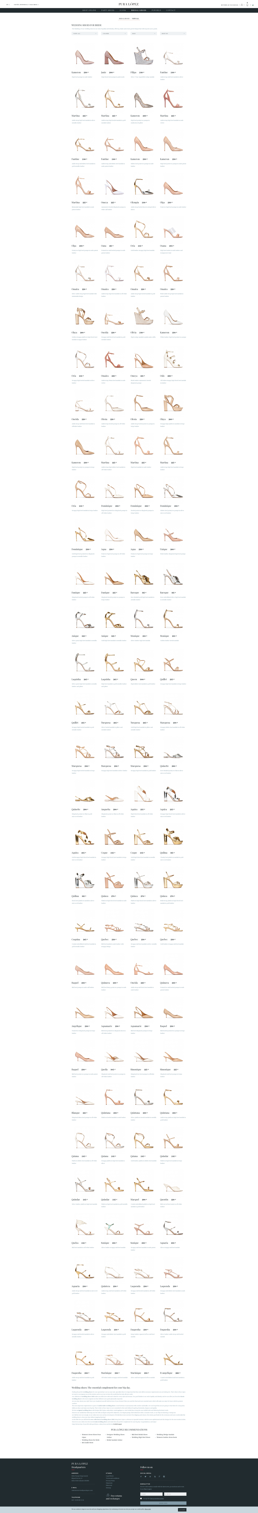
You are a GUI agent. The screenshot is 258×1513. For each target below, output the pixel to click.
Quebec (105, 939)
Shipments (109, 1483)
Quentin (164, 1199)
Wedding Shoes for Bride (90, 1440)
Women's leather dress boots (167, 1437)
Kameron (76, 72)
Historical (109, 1485)
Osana (163, 245)
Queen (134, 679)
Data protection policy (157, 1498)
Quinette (164, 765)
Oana (103, 245)
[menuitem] (89, 10)
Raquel (75, 982)
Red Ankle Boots (87, 1442)
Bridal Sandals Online (114, 1440)
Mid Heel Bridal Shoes (139, 1434)
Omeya (104, 202)
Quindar (164, 1156)
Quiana (75, 1156)
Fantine (164, 72)
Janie (103, 72)
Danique (76, 592)
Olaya (74, 332)
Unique (163, 549)
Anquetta (105, 809)
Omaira (75, 289)
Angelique (77, 1026)
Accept (182, 1510)
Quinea (104, 895)
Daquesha (135, 1329)
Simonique (136, 1069)
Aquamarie (106, 1026)
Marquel (135, 1199)
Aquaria (164, 1242)
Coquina (76, 939)
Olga (162, 202)
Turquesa (105, 722)
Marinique (106, 1372)
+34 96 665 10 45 (79, 1500)
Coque (104, 852)
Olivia (133, 332)
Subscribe (163, 1503)
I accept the (153, 1498)
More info (148, 1509)
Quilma (163, 852)
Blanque (76, 1112)
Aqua (103, 549)
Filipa (133, 72)
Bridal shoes (124, 19)
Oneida (104, 332)
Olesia (104, 419)
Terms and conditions (112, 1478)
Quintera (105, 1286)
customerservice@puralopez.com (82, 1490)
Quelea (75, 1242)
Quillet (163, 679)
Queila (104, 1069)
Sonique (105, 1242)
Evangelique (166, 1372)
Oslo (162, 375)
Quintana (105, 1112)
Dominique (106, 505)
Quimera (105, 982)
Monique (135, 635)
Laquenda (135, 1286)
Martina (76, 115)
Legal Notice (110, 1476)
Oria (133, 245)
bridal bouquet (117, 1424)
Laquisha (76, 679)
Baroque (135, 592)
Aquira (134, 809)
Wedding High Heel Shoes (141, 1437)
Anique (75, 635)
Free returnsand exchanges (114, 1497)
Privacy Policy (110, 1480)
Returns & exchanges (229, 5)
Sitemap (108, 1488)
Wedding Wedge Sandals (165, 1434)
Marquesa (165, 722)
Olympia (135, 202)
